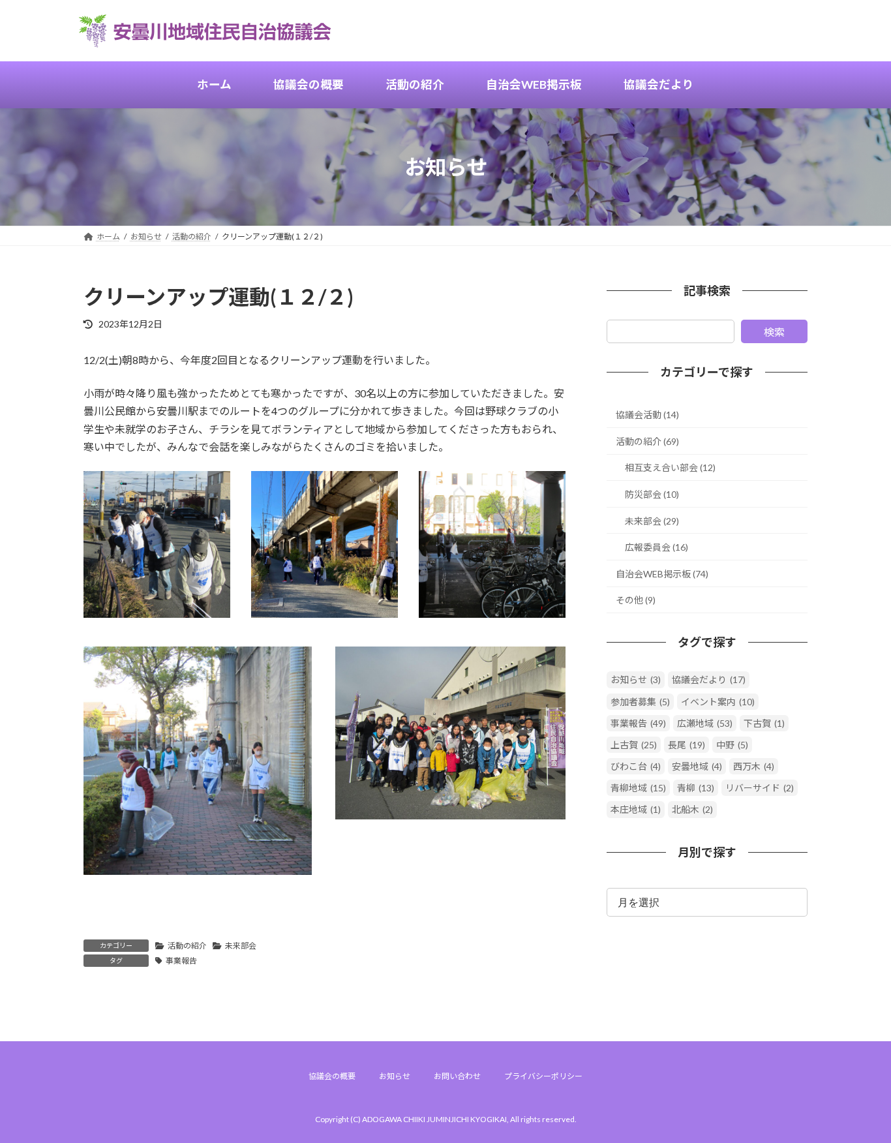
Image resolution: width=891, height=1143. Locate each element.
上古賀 (634, 744)
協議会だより (709, 680)
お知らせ (636, 680)
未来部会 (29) (652, 520)
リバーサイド (759, 788)
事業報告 (181, 961)
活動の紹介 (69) (647, 441)
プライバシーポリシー (543, 1076)
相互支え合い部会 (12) (670, 468)
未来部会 (240, 946)
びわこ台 (636, 766)
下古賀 (764, 723)
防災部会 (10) (652, 494)
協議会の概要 (332, 1076)
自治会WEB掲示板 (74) (662, 573)
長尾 (686, 744)
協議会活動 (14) (647, 414)
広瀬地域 (704, 723)
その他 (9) (636, 600)
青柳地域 (638, 788)
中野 (732, 744)
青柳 (695, 788)
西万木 (753, 766)
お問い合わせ (457, 1076)
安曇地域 (697, 766)
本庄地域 (636, 809)
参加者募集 (640, 701)
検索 (774, 332)
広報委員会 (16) (656, 547)
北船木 (692, 809)
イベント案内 (718, 701)
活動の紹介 (187, 946)
